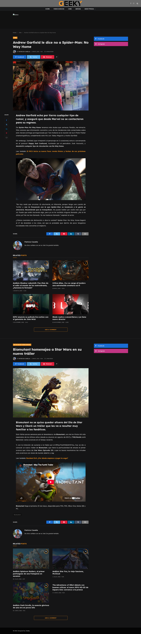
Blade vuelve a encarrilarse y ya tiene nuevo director (69, 318)
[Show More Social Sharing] (57, 57)
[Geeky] (70, 3)
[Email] (6, 137)
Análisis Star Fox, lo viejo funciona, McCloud (68, 572)
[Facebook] (6, 120)
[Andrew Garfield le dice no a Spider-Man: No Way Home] (51, 86)
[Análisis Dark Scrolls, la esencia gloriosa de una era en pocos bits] (31, 592)
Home (47, 9)
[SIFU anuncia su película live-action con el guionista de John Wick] (31, 304)
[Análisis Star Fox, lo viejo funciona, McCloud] (70, 558)
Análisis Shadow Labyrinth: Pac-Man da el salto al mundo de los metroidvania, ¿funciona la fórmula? (30, 285)
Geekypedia (89, 9)
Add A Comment (50, 329)
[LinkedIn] (6, 129)
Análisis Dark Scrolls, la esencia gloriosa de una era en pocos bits (31, 606)
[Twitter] (6, 124)
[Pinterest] (6, 133)
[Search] (137, 3)
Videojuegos (59, 9)
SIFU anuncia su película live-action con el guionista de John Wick (30, 318)
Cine (70, 9)
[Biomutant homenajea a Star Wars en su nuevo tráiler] (51, 392)
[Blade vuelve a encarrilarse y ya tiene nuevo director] (70, 304)
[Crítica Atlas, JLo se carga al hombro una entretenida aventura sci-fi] (70, 270)
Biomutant (17, 514)
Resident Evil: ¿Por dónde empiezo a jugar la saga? (47, 458)
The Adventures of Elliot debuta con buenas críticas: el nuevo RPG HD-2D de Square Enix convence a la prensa (70, 587)
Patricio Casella (24, 51)
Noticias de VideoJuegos (22, 344)
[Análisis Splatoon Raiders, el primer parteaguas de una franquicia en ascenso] (31, 558)
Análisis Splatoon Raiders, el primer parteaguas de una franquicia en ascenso (29, 573)
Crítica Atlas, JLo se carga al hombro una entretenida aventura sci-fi (69, 284)
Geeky (28, 631)
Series (78, 9)
